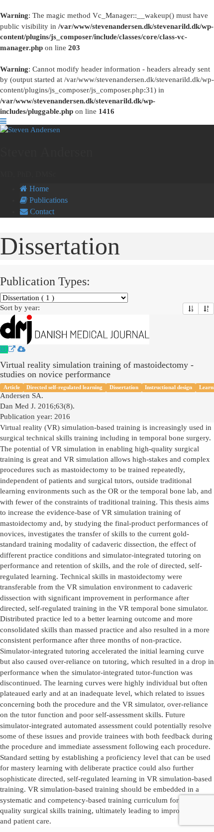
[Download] (21, 349)
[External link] (12, 349)
